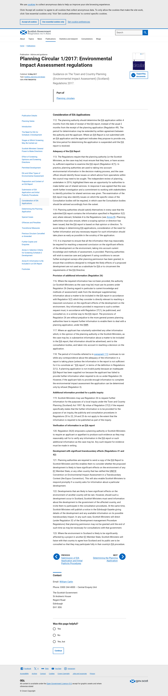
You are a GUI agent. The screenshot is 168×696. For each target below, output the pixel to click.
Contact (43, 674)
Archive (34, 674)
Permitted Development (31, 168)
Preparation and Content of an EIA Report (33, 182)
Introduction (27, 127)
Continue (58, 651)
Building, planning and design (34, 77)
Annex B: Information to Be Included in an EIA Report (32, 262)
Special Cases (27, 217)
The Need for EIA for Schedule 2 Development (32, 133)
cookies (31, 4)
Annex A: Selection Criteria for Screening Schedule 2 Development (32, 253)
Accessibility (24, 674)
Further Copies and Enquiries (29, 243)
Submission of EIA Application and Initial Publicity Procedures (30, 192)
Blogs (98, 39)
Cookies (52, 674)
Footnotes (26, 269)
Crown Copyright (64, 674)
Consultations (87, 39)
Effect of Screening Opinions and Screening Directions (31, 159)
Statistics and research (68, 39)
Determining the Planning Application (32, 210)
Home (22, 46)
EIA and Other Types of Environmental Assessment (33, 174)
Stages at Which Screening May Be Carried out (32, 141)
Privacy (92, 674)
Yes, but (61, 641)
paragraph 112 (101, 354)
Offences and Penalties (31, 222)
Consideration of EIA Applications (30, 202)
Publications (51, 39)
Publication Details (29, 116)
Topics (31, 39)
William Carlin (66, 581)
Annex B (111, 217)
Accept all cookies (29, 22)
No (58, 635)
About (22, 39)
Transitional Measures (31, 228)
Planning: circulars (66, 98)
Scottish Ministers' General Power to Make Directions (32, 149)
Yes (59, 628)
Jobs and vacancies (80, 674)
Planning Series (28, 121)
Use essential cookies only (53, 22)
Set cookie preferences (79, 22)
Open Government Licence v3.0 (59, 684)
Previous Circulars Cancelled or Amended (33, 234)
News (39, 39)
